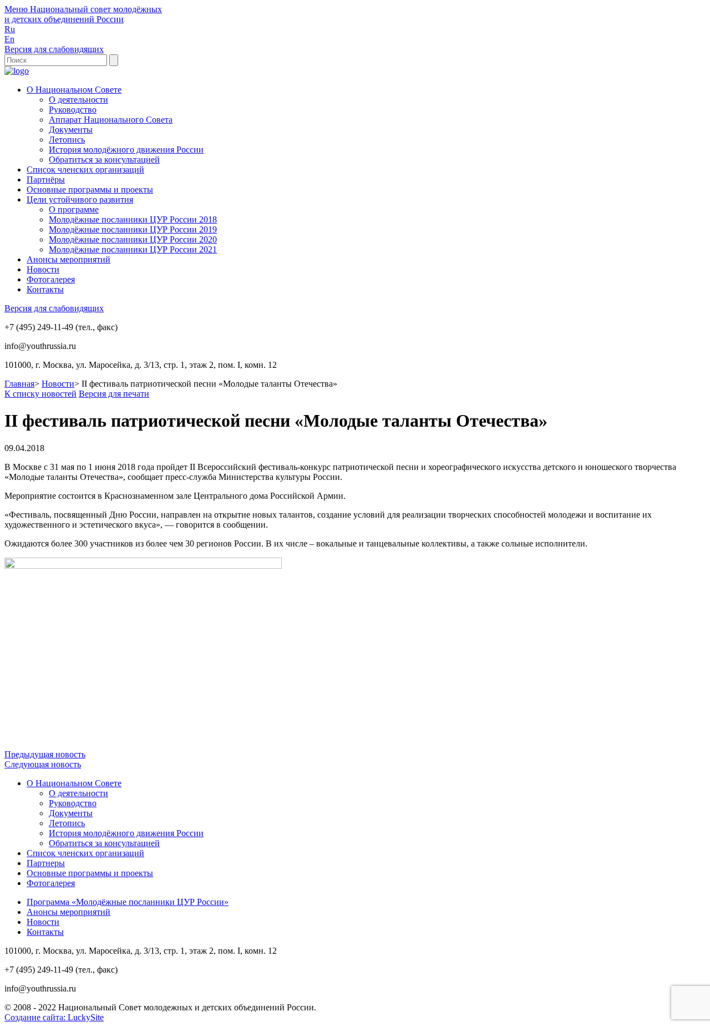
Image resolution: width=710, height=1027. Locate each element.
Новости (43, 269)
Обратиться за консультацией (104, 159)
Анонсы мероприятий (68, 259)
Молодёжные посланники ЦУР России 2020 (133, 239)
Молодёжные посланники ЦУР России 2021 (133, 249)
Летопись (67, 139)
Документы (71, 129)
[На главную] (16, 70)
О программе (74, 209)
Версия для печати (114, 393)
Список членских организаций (85, 169)
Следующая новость (42, 764)
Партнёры (46, 179)
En (9, 39)
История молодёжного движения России (126, 149)
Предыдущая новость (44, 754)
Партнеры (46, 863)
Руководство (73, 109)
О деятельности (78, 99)
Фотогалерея (51, 279)
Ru (9, 29)
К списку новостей (40, 393)
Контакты (45, 289)
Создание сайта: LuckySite (54, 1017)
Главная (19, 383)
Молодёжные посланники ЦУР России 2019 (133, 229)
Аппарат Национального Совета (111, 119)
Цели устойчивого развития (80, 199)
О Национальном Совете (74, 89)
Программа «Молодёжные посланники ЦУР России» (128, 902)
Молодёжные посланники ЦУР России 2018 (133, 219)
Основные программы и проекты (90, 189)
